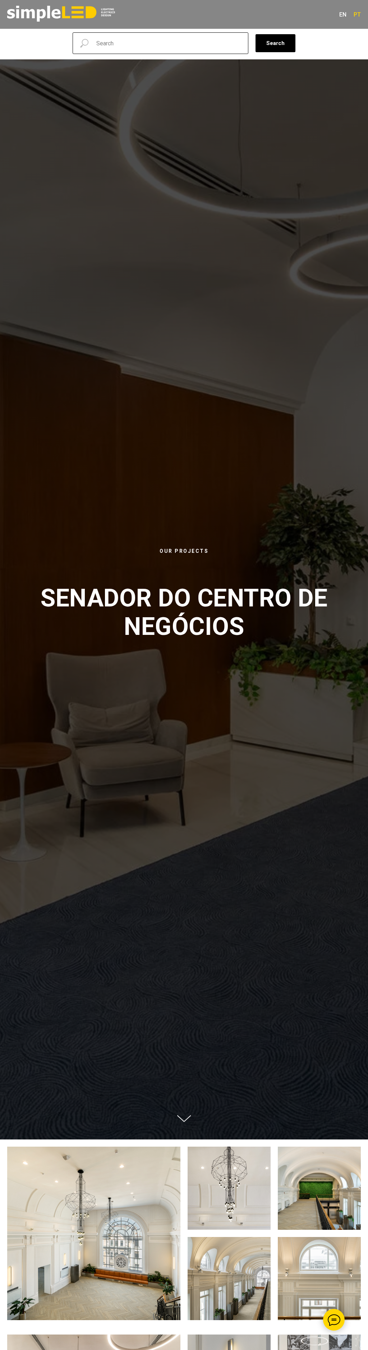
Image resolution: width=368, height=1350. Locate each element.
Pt (357, 14)
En (342, 14)
